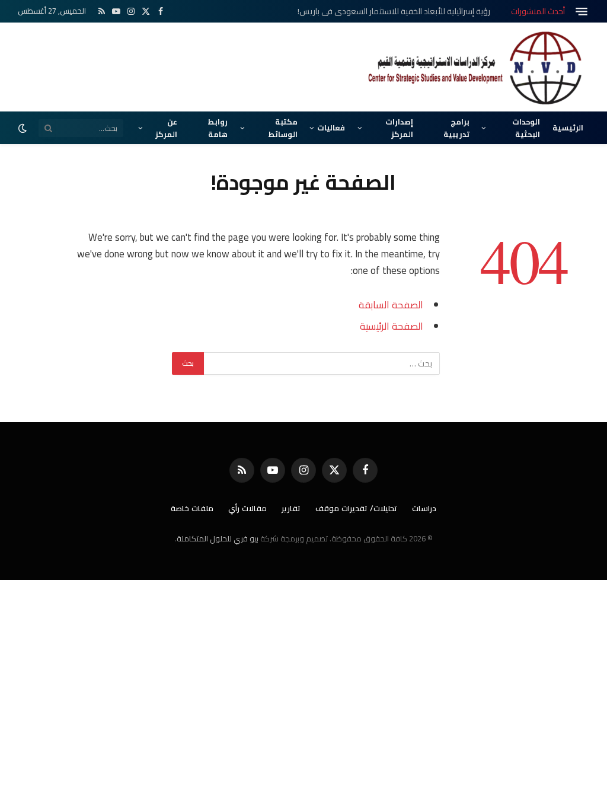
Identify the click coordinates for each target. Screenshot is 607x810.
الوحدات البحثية (526, 127)
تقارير (291, 508)
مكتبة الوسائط (283, 127)
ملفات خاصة (192, 508)
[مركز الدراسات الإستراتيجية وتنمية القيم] (476, 67)
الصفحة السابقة (391, 304)
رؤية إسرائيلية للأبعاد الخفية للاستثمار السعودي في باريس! (394, 11)
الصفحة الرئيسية (391, 326)
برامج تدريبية (456, 127)
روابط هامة (218, 127)
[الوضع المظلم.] (24, 128)
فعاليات (331, 127)
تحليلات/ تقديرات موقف (356, 508)
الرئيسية (567, 127)
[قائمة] (581, 11)
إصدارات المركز (399, 127)
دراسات (424, 508)
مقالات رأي (247, 508)
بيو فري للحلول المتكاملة (217, 538)
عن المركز (166, 127)
